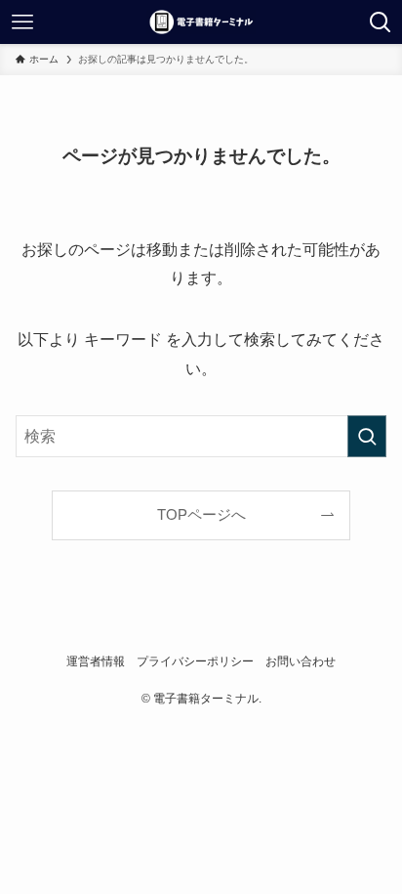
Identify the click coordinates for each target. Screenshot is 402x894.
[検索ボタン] (380, 22)
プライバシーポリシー (195, 661)
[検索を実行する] (366, 436)
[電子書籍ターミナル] (200, 22)
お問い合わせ (300, 661)
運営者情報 (95, 661)
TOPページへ (201, 515)
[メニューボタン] (22, 22)
